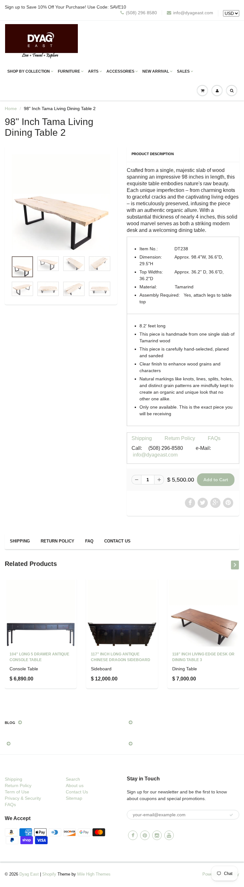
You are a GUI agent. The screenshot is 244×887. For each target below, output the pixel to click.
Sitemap (74, 798)
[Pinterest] (145, 835)
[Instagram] (157, 835)
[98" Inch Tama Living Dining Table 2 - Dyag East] (61, 202)
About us (75, 785)
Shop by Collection (28, 71)
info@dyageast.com (193, 12)
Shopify (49, 874)
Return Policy (180, 438)
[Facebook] (133, 835)
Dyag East (29, 874)
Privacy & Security (23, 798)
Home (11, 108)
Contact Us (117, 541)
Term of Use (17, 791)
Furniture (69, 71)
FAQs (214, 438)
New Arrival (155, 71)
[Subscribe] (231, 815)
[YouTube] (169, 835)
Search (73, 779)
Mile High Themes (94, 874)
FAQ (89, 541)
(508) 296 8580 (141, 12)
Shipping (142, 438)
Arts (93, 71)
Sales (183, 71)
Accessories (120, 71)
